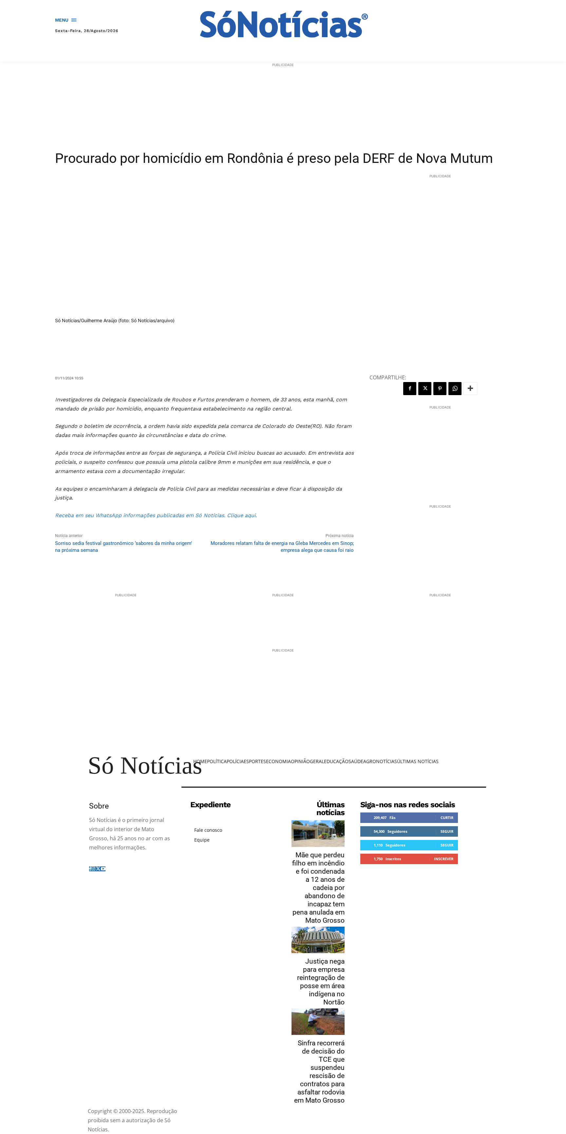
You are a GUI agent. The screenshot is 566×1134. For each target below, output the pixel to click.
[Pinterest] (439, 388)
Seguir (447, 831)
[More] (470, 388)
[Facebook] (409, 388)
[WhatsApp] (455, 388)
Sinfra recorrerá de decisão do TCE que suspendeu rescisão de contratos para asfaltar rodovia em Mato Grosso (319, 1071)
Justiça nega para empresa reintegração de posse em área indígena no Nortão (321, 981)
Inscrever (443, 858)
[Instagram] (93, 868)
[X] (424, 388)
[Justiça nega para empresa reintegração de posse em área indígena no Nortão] (318, 940)
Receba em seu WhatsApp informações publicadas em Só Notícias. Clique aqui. (156, 515)
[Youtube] (103, 868)
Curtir (447, 817)
